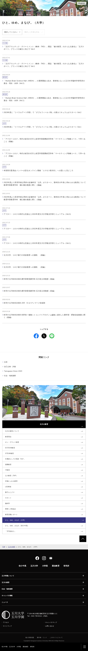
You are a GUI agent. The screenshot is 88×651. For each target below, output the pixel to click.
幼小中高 (4, 646)
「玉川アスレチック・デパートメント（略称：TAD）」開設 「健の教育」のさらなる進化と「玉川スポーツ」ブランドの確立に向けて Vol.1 (44, 65)
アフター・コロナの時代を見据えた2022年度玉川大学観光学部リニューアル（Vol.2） (38, 229)
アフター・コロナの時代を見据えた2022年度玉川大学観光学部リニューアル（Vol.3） (38, 214)
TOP (3, 547)
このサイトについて (56, 637)
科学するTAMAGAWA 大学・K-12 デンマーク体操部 (24, 303)
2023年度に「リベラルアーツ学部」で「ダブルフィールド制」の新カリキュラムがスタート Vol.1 (42, 127)
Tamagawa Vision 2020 (13, 371)
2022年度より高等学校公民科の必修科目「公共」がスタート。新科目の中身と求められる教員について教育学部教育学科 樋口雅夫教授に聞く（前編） (45, 198)
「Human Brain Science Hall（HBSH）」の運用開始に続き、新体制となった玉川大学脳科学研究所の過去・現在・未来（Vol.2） (44, 82)
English (81, 3)
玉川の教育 (11, 547)
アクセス (6, 622)
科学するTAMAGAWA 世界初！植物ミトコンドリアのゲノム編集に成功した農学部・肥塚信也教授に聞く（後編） (44, 316)
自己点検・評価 (10, 367)
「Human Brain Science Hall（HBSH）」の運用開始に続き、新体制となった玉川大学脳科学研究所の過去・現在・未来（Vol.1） (44, 99)
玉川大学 (12, 646)
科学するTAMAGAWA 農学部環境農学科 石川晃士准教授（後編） (30, 279)
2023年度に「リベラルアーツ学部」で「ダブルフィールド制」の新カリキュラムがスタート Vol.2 (42, 112)
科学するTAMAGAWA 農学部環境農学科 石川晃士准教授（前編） (30, 291)
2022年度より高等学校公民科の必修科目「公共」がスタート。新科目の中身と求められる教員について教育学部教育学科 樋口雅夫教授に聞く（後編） (45, 183)
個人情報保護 (29, 637)
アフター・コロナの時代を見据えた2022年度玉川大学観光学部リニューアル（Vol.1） (38, 243)
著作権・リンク (42, 637)
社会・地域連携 (10, 376)
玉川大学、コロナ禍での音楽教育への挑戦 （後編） (25, 255)
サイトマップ (7, 626)
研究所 (32, 646)
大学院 (19, 646)
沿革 (5, 362)
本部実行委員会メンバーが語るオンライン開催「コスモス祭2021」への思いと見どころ (38, 170)
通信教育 (25, 646)
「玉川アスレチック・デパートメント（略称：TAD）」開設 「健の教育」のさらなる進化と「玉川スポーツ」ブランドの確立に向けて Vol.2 (44, 48)
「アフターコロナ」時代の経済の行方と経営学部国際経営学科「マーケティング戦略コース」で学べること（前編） (44, 154)
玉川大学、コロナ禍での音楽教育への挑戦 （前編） (25, 267)
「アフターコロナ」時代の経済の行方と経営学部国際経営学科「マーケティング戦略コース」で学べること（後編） (44, 140)
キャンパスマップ (51, 622)
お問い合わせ (49, 626)
